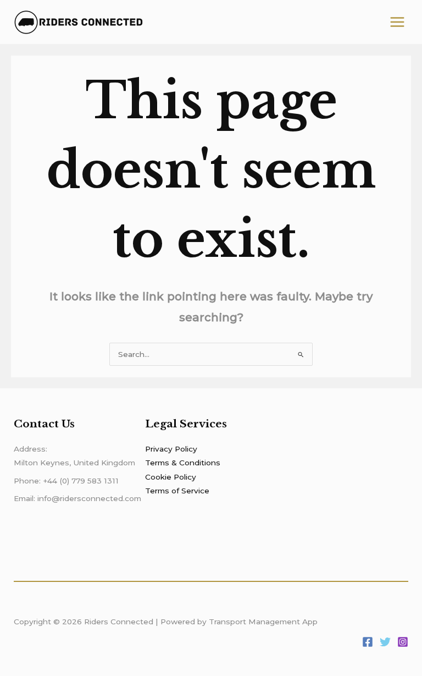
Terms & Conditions (182, 462)
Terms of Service (177, 490)
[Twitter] (385, 641)
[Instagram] (402, 641)
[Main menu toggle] (398, 22)
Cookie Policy (170, 476)
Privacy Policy (171, 448)
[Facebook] (367, 641)
